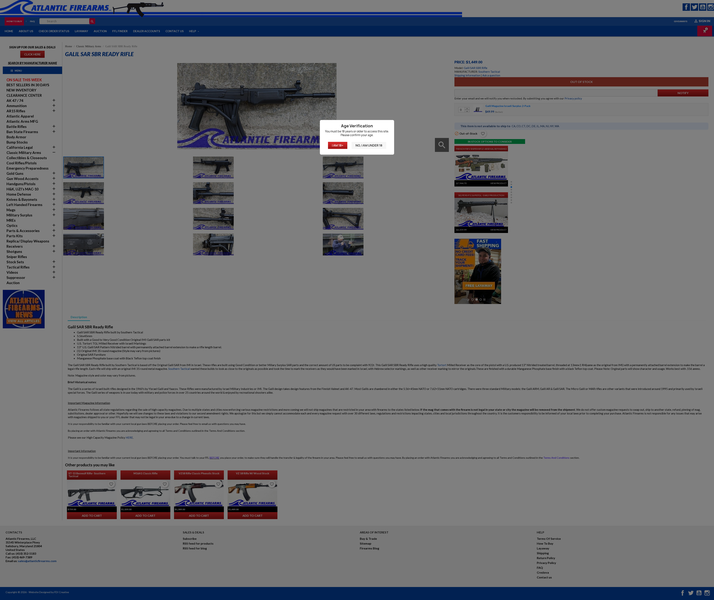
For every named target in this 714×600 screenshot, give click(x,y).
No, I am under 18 (369, 145)
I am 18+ (337, 145)
